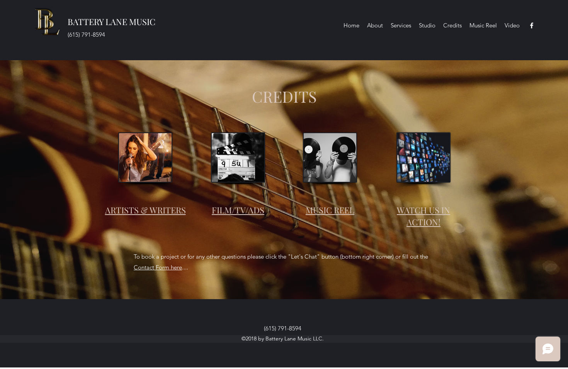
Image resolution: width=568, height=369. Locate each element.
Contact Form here (158, 267)
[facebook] (532, 25)
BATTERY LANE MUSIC (111, 21)
